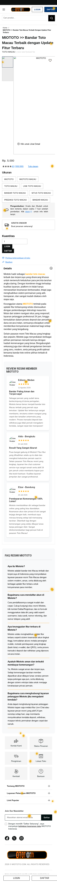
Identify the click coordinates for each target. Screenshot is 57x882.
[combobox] (28, 17)
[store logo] (20, 9)
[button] (15, 97)
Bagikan (8, 262)
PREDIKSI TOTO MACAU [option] (15, 200)
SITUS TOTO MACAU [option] (41, 193)
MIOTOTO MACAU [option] (27, 179)
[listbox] (28, 189)
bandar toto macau (35, 274)
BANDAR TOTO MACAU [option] (15, 193)
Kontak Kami (16, 746)
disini (27, 211)
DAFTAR (8, 251)
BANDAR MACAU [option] (40, 200)
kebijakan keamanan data (29, 826)
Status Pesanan (41, 746)
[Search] (51, 18)
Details (8, 268)
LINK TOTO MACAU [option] (32, 186)
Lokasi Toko (41, 761)
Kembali (16, 776)
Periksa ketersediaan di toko (17, 258)
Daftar (51, 9)
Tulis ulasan (33, 166)
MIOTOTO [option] (9, 179)
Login (37, 9)
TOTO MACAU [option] (10, 186)
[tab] (28, 268)
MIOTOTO (28, 304)
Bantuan (41, 776)
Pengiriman (16, 761)
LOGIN (7, 246)
